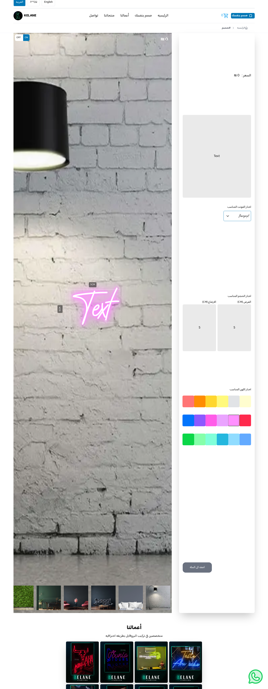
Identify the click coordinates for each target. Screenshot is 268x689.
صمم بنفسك (143, 15)
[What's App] (255, 676)
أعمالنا (124, 15)
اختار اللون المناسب (240, 389)
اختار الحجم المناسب (239, 296)
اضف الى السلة (197, 567)
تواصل (93, 15)
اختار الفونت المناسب (239, 207)
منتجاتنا (109, 15)
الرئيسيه (163, 15)
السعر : (246, 75)
